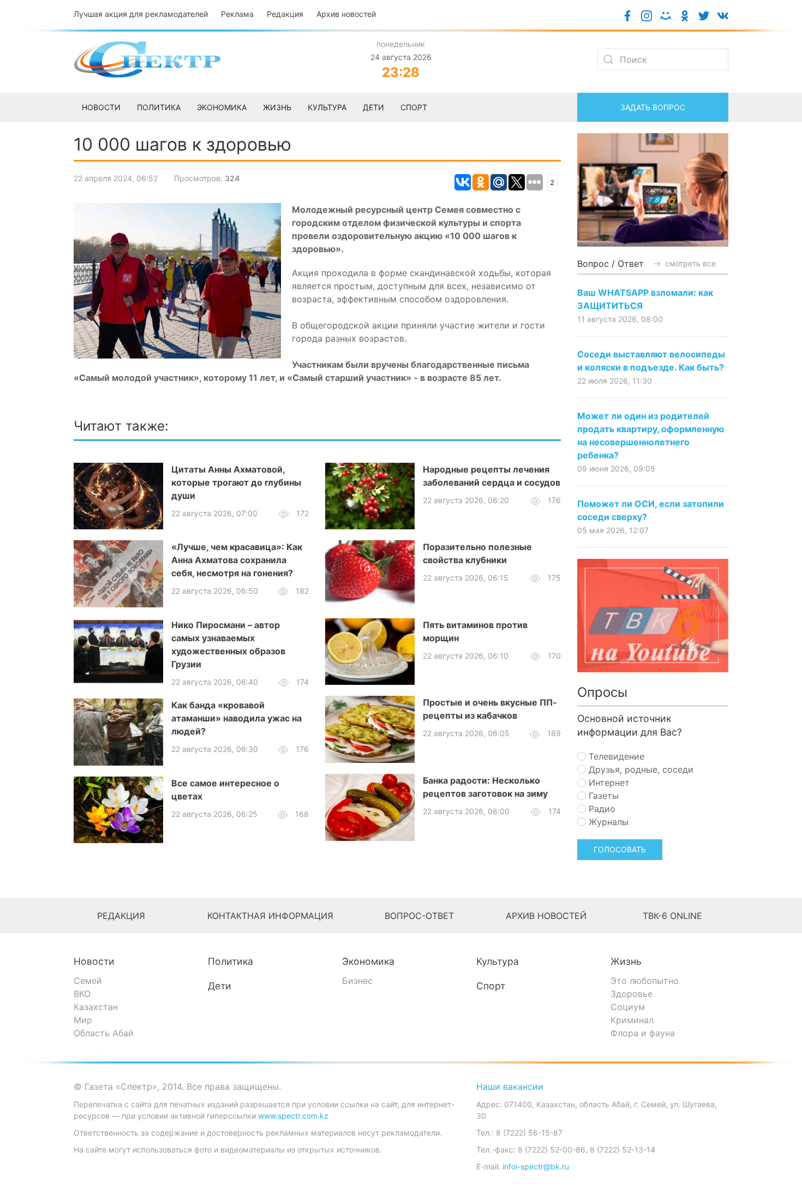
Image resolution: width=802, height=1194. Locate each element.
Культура (497, 961)
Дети (219, 986)
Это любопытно (645, 980)
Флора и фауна (643, 1033)
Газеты (602, 795)
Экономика (368, 961)
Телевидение (615, 756)
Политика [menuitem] (159, 107)
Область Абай (104, 1033)
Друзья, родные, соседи (639, 769)
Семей (88, 980)
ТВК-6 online (672, 915)
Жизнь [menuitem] (277, 107)
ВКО (82, 993)
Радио (600, 808)
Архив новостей (346, 14)
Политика (230, 961)
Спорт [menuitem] (413, 107)
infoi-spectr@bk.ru (535, 1166)
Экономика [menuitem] (222, 107)
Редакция (285, 14)
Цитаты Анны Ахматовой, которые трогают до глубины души (236, 482)
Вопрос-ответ (419, 915)
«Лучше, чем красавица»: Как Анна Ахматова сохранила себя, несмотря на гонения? (236, 559)
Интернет (608, 782)
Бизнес (357, 980)
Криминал (632, 1019)
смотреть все (689, 263)
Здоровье (632, 993)
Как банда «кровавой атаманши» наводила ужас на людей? (236, 718)
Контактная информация (270, 915)
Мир (83, 1019)
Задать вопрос (652, 107)
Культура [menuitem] (327, 107)
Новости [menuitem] (101, 107)
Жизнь (626, 961)
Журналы (607, 821)
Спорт (490, 986)
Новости (94, 961)
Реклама (237, 14)
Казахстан (96, 1006)
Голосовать (620, 849)
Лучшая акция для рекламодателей (141, 14)
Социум (628, 1006)
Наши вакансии (509, 1086)
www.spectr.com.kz (293, 1115)
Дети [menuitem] (373, 107)
